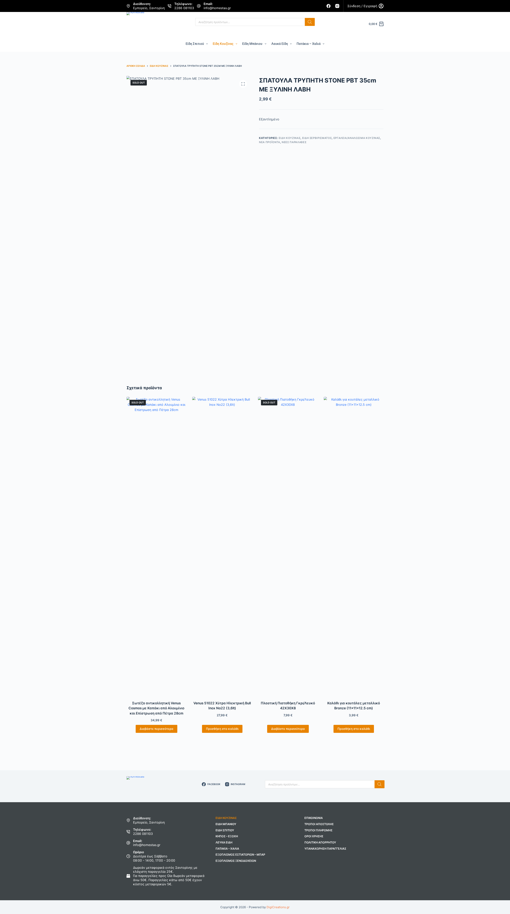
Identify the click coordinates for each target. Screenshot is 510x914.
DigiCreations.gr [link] (278, 907)
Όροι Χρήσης (313, 836)
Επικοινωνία (313, 818)
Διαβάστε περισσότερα (156, 729)
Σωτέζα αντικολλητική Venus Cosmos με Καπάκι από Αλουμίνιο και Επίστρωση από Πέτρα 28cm (156, 708)
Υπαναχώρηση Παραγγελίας (325, 848)
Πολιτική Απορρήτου (320, 842)
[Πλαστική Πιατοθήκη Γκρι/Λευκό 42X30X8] (288, 546)
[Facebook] (329, 6)
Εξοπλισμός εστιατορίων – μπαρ (240, 854)
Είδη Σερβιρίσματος (317, 138)
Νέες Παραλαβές (294, 142)
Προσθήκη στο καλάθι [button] (222, 729)
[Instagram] (337, 6)
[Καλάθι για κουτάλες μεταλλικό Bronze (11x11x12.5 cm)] (353, 546)
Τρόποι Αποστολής (319, 824)
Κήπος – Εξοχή (227, 836)
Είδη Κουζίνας (223, 44)
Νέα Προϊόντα (269, 142)
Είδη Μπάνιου (252, 44)
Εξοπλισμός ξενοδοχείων (236, 860)
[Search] (310, 22)
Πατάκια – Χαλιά (309, 44)
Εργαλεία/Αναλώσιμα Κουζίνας (356, 138)
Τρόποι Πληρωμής (318, 830)
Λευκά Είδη (279, 44)
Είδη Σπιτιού (195, 44)
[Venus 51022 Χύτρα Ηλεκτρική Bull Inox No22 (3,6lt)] (222, 546)
